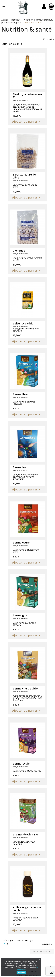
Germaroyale (21, 763)
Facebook (51, 972)
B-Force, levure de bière (24, 176)
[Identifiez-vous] (43, 7)
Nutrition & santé (11, 43)
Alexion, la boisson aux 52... (27, 96)
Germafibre (20, 394)
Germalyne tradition (26, 688)
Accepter (21, 973)
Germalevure (21, 542)
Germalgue (20, 615)
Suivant (47, 944)
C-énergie (19, 250)
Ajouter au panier (25, 121)
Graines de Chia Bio (25, 834)
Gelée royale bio (23, 323)
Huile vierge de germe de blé (27, 909)
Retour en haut (41, 951)
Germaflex (19, 467)
